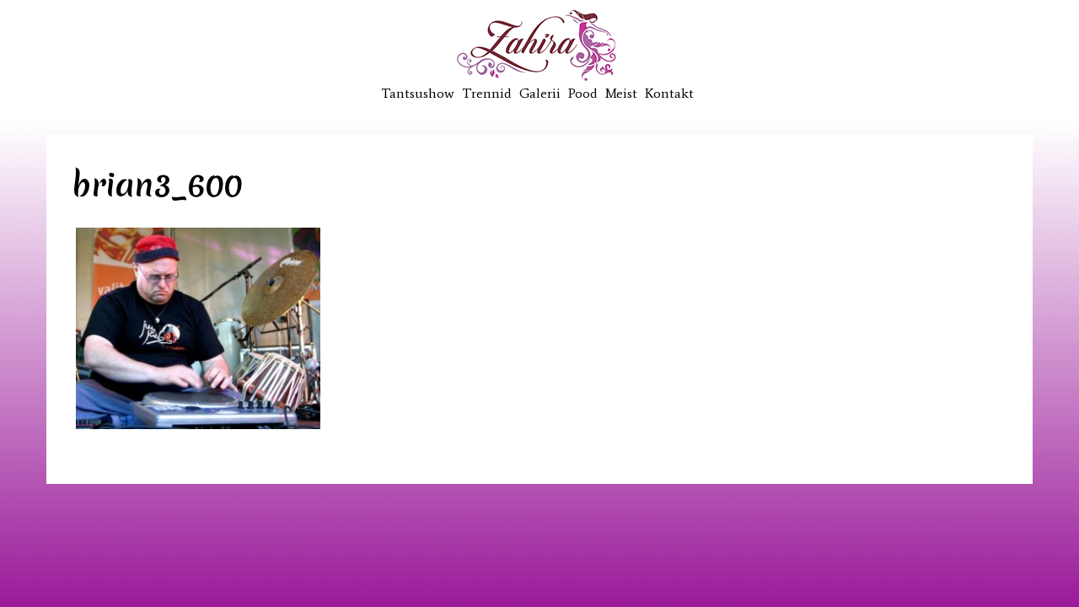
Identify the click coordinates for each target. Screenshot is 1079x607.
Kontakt (669, 93)
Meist (621, 93)
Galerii (540, 93)
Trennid (487, 93)
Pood (583, 93)
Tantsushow (417, 93)
